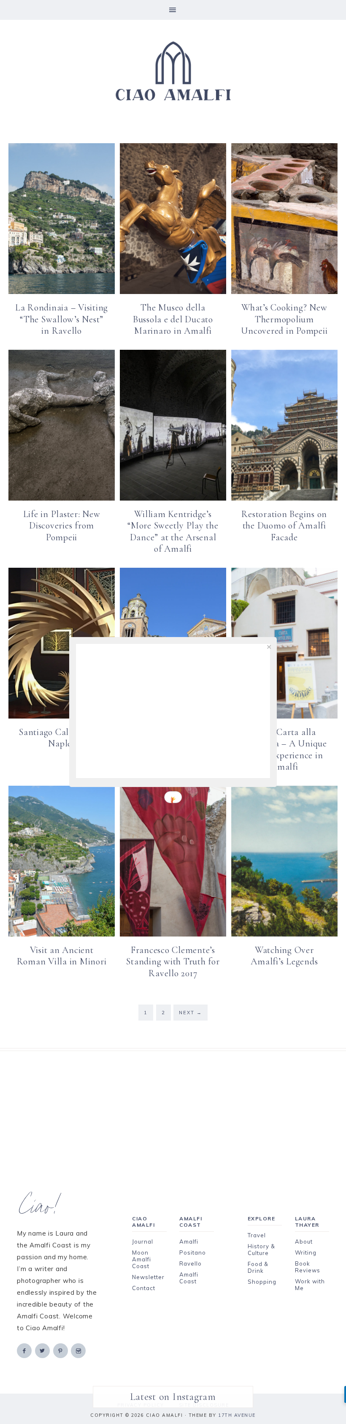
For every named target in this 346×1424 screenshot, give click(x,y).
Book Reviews (307, 1267)
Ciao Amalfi (173, 71)
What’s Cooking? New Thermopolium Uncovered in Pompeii (284, 319)
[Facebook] (25, 1350)
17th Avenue (237, 1415)
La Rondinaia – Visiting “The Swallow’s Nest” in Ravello (61, 319)
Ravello (190, 1263)
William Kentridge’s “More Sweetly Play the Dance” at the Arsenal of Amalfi (173, 532)
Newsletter (148, 1277)
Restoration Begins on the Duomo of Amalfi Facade (284, 526)
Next (190, 1013)
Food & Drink (258, 1267)
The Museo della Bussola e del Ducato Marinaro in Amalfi (173, 319)
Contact (143, 1288)
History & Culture (261, 1249)
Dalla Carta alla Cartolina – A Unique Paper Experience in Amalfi (284, 750)
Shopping (262, 1281)
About (304, 1241)
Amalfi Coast (188, 1278)
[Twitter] (43, 1350)
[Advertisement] (173, 1110)
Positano (192, 1252)
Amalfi (188, 1241)
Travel (257, 1235)
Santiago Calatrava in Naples (61, 738)
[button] (173, 10)
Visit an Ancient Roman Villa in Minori (62, 956)
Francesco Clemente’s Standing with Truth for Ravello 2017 (172, 962)
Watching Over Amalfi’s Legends (284, 956)
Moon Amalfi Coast (141, 1259)
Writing (305, 1252)
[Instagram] (79, 1350)
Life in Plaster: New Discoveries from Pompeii (61, 526)
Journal (142, 1241)
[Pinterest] (61, 1350)
